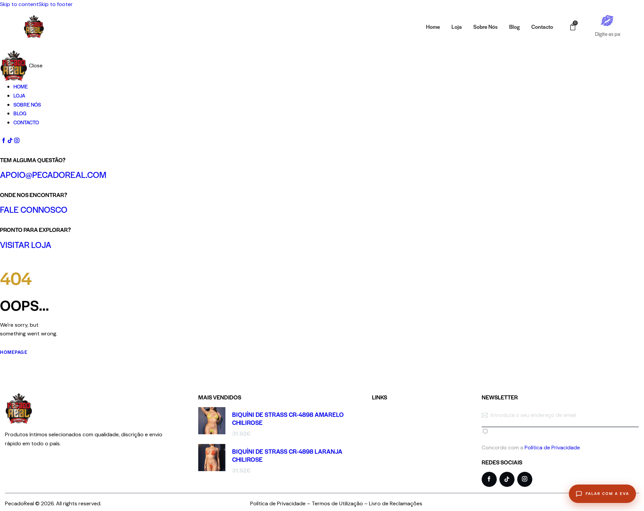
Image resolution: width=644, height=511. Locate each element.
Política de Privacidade (552, 447)
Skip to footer (56, 4)
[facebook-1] (3, 140)
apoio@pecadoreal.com (53, 174)
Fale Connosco (33, 209)
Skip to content (19, 4)
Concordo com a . (531, 447)
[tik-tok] (10, 140)
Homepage (14, 352)
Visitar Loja (25, 244)
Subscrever (634, 419)
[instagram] (16, 140)
